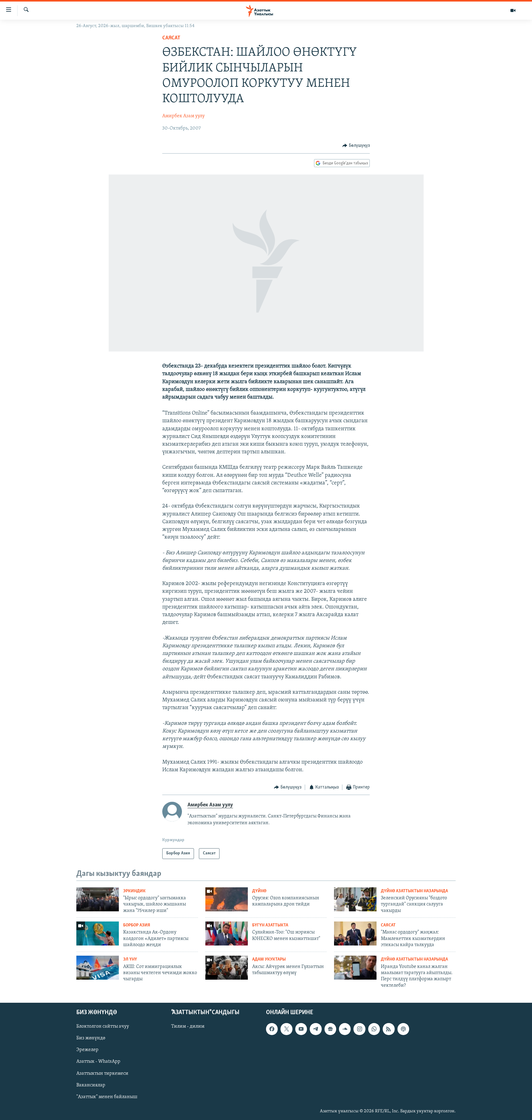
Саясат (171, 38)
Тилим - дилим (187, 1026)
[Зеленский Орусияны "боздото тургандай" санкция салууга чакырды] (355, 899)
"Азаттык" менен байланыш (106, 1096)
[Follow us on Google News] (330, 1029)
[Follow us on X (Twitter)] (286, 1029)
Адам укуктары (269, 959)
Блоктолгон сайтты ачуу (102, 1026)
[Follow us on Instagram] (359, 1029)
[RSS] (388, 1029)
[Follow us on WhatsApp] (374, 1029)
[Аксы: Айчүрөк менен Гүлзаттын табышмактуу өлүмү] (226, 968)
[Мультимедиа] (513, 10)
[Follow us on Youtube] (301, 1029)
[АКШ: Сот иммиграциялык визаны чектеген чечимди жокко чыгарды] (97, 968)
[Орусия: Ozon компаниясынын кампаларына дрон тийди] (226, 899)
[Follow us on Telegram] (315, 1029)
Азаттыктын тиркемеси (102, 1073)
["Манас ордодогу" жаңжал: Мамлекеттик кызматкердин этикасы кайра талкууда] (355, 933)
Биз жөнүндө (90, 1038)
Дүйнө (259, 891)
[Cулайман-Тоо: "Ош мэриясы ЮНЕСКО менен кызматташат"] (226, 933)
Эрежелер (87, 1050)
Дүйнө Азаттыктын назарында (414, 891)
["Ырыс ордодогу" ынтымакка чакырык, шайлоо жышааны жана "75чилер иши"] (97, 899)
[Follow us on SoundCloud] (345, 1029)
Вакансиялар (90, 1085)
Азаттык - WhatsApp (98, 1061)
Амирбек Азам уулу (183, 116)
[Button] (356, 146)
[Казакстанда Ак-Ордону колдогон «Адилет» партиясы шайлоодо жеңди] (97, 933)
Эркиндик (134, 891)
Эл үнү (130, 959)
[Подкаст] (403, 1029)
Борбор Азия (136, 925)
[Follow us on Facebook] (272, 1029)
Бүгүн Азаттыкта (270, 925)
